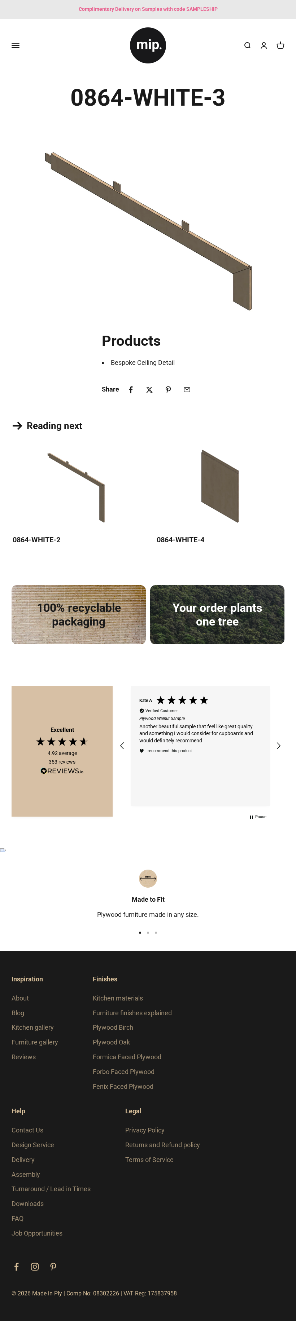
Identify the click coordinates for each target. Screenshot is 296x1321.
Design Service (33, 1145)
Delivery (23, 1159)
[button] (122, 746)
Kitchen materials (118, 998)
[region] (200, 746)
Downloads (28, 1203)
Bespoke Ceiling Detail (143, 362)
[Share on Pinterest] (168, 390)
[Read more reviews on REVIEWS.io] (62, 772)
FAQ (17, 1218)
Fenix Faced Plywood (123, 1086)
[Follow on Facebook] (16, 1267)
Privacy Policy (145, 1130)
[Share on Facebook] (130, 390)
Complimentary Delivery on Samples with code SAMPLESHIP (148, 9)
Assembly (26, 1174)
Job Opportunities (37, 1233)
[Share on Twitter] (149, 390)
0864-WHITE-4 (180, 539)
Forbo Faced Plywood (123, 1071)
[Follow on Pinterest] (53, 1267)
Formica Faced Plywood (127, 1057)
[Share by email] (187, 390)
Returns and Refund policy (162, 1145)
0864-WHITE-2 (36, 539)
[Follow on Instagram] (35, 1267)
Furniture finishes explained (132, 1013)
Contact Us (27, 1130)
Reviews (24, 1057)
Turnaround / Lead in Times (51, 1189)
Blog (18, 1013)
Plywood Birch (113, 1027)
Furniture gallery (35, 1042)
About (20, 998)
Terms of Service (149, 1159)
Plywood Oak (111, 1042)
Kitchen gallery (33, 1027)
